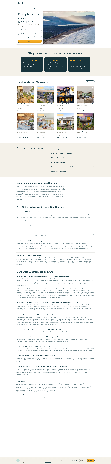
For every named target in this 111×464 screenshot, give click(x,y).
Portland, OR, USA (51, 390)
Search (30, 41)
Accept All (90, 460)
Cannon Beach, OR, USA (78, 384)
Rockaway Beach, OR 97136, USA (36, 387)
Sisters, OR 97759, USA (34, 384)
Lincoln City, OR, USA (41, 390)
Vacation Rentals (19, 8)
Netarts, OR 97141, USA (22, 384)
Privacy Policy (48, 462)
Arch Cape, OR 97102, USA (65, 384)
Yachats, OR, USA (30, 390)
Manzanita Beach (48, 397)
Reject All (82, 460)
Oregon (34, 8)
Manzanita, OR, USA (53, 384)
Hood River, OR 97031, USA (84, 387)
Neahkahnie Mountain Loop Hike (36, 397)
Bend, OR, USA (44, 384)
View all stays (90, 81)
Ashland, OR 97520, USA (51, 387)
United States (28, 8)
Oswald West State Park (22, 397)
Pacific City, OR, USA (62, 387)
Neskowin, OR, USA (73, 387)
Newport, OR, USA (21, 390)
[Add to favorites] (32, 87)
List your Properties (83, 2)
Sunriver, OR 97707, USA (22, 387)
